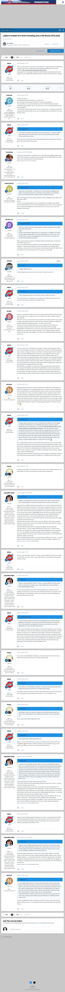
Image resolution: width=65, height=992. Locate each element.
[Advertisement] (32, 16)
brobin (9, 311)
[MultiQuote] (18, 80)
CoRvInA (9, 95)
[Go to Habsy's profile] (9, 471)
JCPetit (11, 43)
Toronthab (9, 152)
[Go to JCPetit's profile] (4, 44)
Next (17, 57)
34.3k (9, 77)
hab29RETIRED (9, 493)
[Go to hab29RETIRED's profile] (9, 498)
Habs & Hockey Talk (24, 45)
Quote (22, 80)
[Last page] (21, 57)
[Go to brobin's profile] (9, 316)
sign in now (37, 923)
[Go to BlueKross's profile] (9, 225)
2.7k (10, 233)
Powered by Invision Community (32, 989)
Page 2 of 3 (27, 57)
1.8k (10, 274)
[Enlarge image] (20, 403)
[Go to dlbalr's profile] (9, 69)
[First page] (3, 57)
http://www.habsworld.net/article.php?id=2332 (34, 70)
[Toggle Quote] (19, 129)
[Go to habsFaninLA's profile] (9, 189)
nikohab (9, 384)
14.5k (10, 325)
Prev (6, 57)
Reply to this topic (56, 51)
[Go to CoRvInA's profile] (9, 100)
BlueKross (9, 219)
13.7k (10, 506)
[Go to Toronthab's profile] (9, 157)
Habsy (9, 466)
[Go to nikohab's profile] (9, 390)
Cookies (32, 986)
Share (47, 44)
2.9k (10, 109)
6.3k (10, 166)
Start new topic (41, 51)
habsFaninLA (9, 183)
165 (10, 398)
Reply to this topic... (16, 929)
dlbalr (9, 63)
